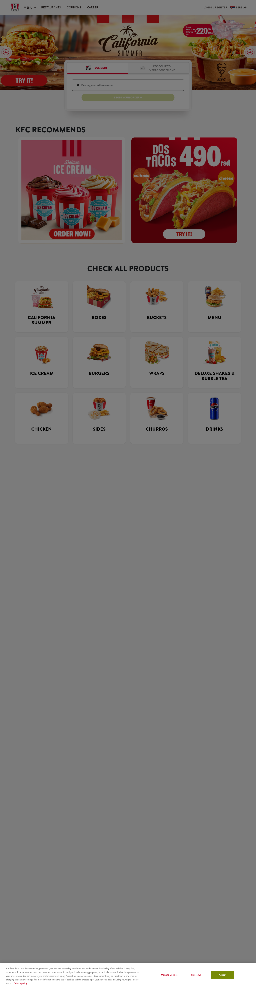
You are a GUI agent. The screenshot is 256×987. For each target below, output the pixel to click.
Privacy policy (20, 983)
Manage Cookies (169, 975)
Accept (222, 975)
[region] (128, 975)
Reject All (196, 975)
